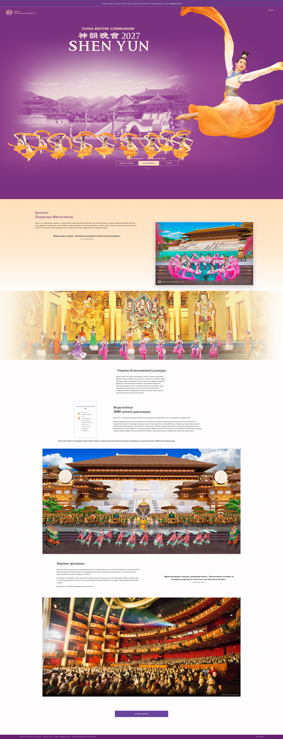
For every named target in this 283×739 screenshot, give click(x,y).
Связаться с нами (47, 736)
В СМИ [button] (169, 163)
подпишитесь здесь (175, 3)
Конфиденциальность (65, 736)
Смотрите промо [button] (127, 163)
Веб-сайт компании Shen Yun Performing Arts (84, 736)
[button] (147, 167)
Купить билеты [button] (141, 714)
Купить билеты (149, 163)
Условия (56, 736)
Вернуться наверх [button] (259, 737)
